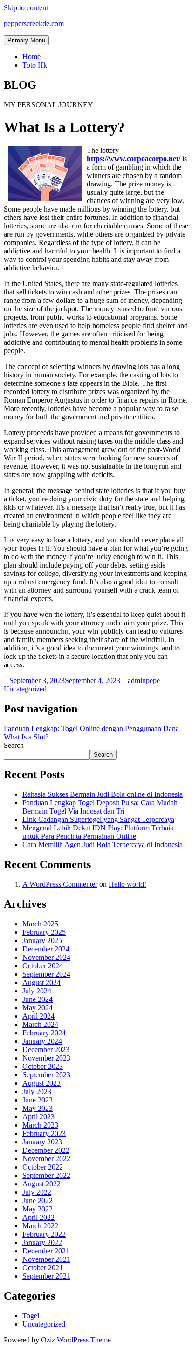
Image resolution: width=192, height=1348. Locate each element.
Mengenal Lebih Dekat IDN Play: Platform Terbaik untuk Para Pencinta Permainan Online (98, 832)
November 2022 (46, 1159)
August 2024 (41, 982)
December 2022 (45, 1150)
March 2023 (40, 1125)
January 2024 (42, 1041)
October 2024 (42, 966)
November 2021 (46, 1259)
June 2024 (37, 999)
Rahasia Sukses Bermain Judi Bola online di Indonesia (102, 794)
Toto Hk (34, 65)
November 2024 (46, 957)
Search (14, 745)
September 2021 (46, 1276)
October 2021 (42, 1268)
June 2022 (37, 1200)
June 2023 (37, 1100)
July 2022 (36, 1192)
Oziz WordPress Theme (76, 1340)
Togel (30, 1316)
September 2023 (46, 1075)
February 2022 (44, 1234)
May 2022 (37, 1209)
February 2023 (44, 1133)
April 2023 (38, 1117)
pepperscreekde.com (34, 23)
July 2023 (36, 1091)
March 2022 (40, 1226)
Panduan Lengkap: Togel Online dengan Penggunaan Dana (91, 728)
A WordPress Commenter (59, 884)
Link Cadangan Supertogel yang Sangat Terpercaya (98, 819)
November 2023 (46, 1058)
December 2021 (45, 1251)
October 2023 (42, 1066)
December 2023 (45, 1050)
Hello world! (127, 884)
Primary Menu (26, 40)
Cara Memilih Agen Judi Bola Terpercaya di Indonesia (102, 844)
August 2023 (41, 1083)
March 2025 (40, 924)
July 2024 (36, 991)
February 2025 (44, 932)
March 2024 (40, 1024)
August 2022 (41, 1184)
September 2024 (46, 974)
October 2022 (42, 1167)
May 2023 (37, 1108)
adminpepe (144, 680)
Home (31, 57)
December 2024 (45, 949)
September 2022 (46, 1175)
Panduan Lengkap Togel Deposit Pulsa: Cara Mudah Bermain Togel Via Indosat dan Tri (100, 807)
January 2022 (42, 1242)
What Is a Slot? (26, 737)
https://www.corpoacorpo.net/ (133, 159)
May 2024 (37, 1008)
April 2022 (38, 1217)
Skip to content (26, 8)
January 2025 (42, 940)
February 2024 (44, 1033)
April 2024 (38, 1016)
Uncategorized (25, 689)
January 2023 (42, 1142)
